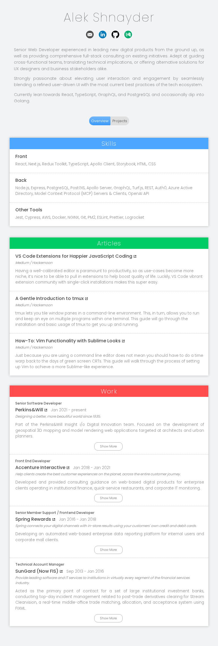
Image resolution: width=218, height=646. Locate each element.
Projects (119, 120)
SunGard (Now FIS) (36, 571)
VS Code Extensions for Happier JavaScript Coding (73, 256)
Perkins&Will (29, 410)
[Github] (115, 37)
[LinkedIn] (102, 37)
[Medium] (128, 37)
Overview (99, 120)
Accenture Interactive (40, 467)
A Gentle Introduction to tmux (49, 298)
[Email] (90, 37)
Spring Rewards (33, 519)
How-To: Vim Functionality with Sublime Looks (68, 340)
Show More (108, 446)
